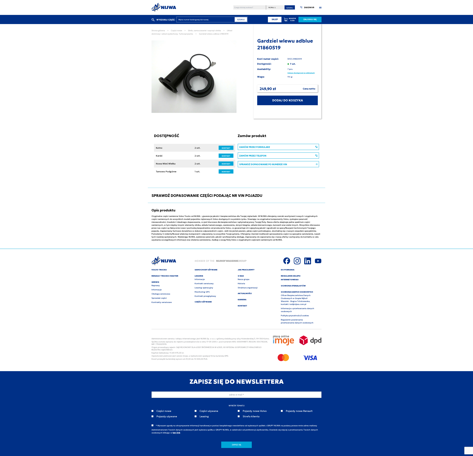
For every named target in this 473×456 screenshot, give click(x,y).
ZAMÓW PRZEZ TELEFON (252, 155)
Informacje (157, 289)
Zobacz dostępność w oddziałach (301, 73)
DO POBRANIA (287, 270)
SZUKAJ (289, 8)
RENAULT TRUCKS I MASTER (165, 276)
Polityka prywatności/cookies (295, 315)
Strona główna (158, 30)
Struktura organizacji (247, 287)
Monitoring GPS (202, 292)
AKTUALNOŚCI (245, 293)
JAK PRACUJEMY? (246, 270)
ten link (176, 432)
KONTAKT (226, 148)
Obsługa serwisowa (161, 294)
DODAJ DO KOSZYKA (287, 100)
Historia (241, 283)
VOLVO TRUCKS (159, 270)
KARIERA (242, 299)
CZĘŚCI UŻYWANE (203, 302)
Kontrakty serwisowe (162, 302)
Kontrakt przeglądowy (205, 296)
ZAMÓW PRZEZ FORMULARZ (254, 147)
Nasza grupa (243, 279)
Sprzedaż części (159, 298)
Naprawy (156, 285)
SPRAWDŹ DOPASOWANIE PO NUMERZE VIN (263, 164)
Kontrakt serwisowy (204, 283)
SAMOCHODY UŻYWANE (206, 270)
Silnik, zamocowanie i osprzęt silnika (204, 30)
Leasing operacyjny (204, 287)
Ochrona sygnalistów (293, 286)
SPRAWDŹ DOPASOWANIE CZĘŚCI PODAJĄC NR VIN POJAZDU (207, 195)
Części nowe (176, 30)
